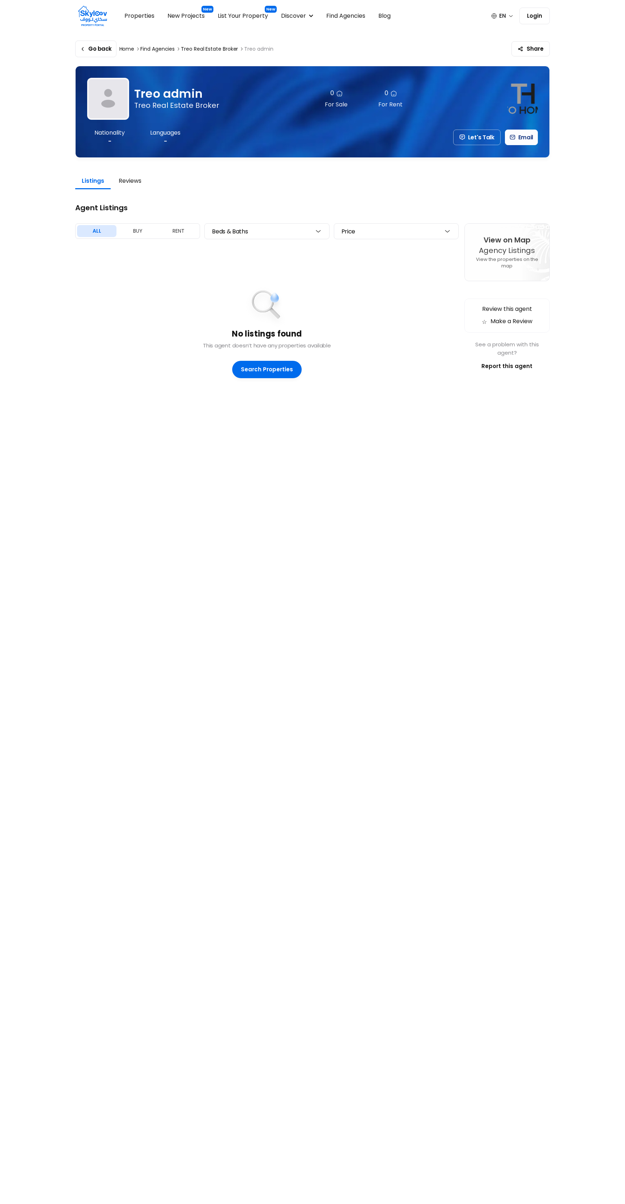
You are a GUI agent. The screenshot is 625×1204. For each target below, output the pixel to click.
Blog (384, 16)
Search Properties (267, 369)
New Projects (186, 16)
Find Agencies (345, 16)
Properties (139, 16)
